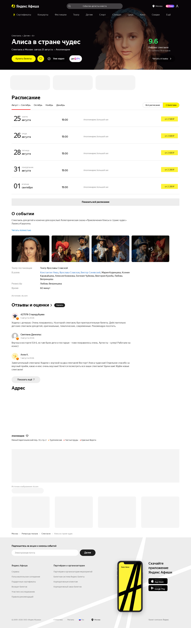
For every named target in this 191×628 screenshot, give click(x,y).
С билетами (171, 105)
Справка (15, 572)
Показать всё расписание (95, 202)
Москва (15, 534)
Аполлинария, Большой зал (95, 120)
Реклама (70, 620)
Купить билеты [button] (24, 58)
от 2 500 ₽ (169, 119)
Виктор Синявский (91, 272)
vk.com (24, 296)
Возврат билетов (19, 587)
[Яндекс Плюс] (170, 6)
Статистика (58, 620)
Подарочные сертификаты (24, 582)
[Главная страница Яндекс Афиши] (13, 6)
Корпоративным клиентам (66, 582)
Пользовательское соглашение (26, 577)
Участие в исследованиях (23, 592)
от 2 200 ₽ (169, 169)
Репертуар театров (30, 534)
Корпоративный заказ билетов (68, 587)
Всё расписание (153, 105)
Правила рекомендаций (22, 597)
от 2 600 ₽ (169, 136)
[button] (168, 14)
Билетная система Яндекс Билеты (69, 577)
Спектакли (46, 534)
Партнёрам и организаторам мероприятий (73, 572)
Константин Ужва (49, 272)
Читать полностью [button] (21, 230)
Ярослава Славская (69, 272)
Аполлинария (63, 49)
